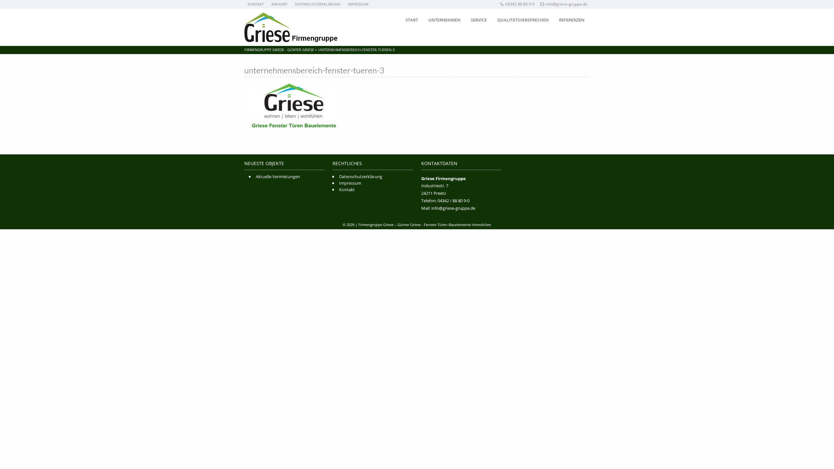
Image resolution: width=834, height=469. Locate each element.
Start (412, 20)
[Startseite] (291, 27)
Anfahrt (279, 4)
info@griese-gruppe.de (566, 4)
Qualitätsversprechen (523, 20)
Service (479, 20)
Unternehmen (444, 20)
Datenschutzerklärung (317, 4)
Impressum (358, 4)
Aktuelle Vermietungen (278, 176)
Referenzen (571, 20)
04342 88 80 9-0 (520, 4)
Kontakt (256, 4)
